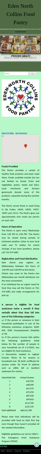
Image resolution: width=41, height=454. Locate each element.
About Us (10, 451)
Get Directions (21, 133)
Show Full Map (8, 133)
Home (3, 451)
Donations (26, 451)
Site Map (3, 446)
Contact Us (17, 451)
